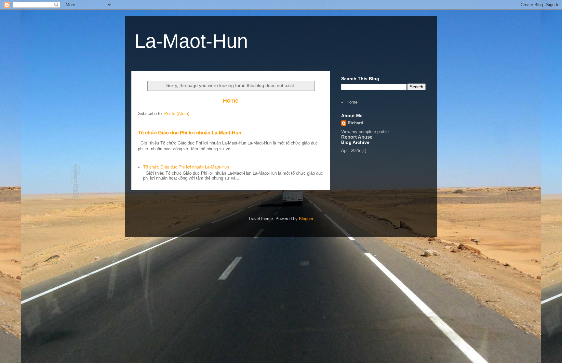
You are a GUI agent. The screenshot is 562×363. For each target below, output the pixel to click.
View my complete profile (365, 131)
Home (230, 100)
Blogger (306, 218)
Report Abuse (356, 137)
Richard (355, 122)
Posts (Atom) (176, 113)
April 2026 (350, 150)
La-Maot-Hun (191, 41)
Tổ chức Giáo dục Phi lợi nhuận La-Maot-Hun (189, 132)
